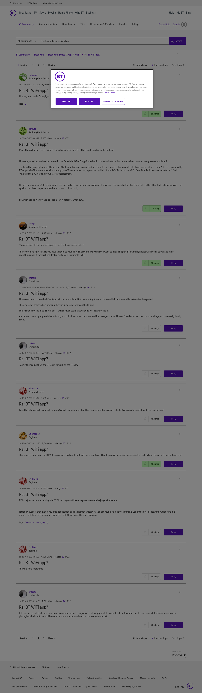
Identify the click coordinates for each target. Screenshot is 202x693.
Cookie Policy (109, 93)
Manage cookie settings (113, 101)
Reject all (89, 101)
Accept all (66, 101)
